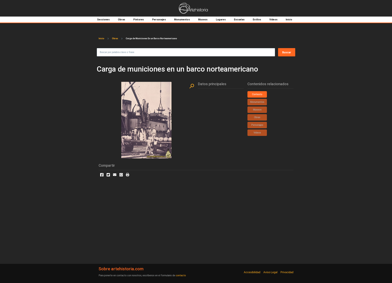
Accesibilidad (252, 272)
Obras (115, 38)
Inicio (101, 38)
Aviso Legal (270, 272)
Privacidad (287, 272)
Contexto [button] (257, 94)
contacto (181, 275)
